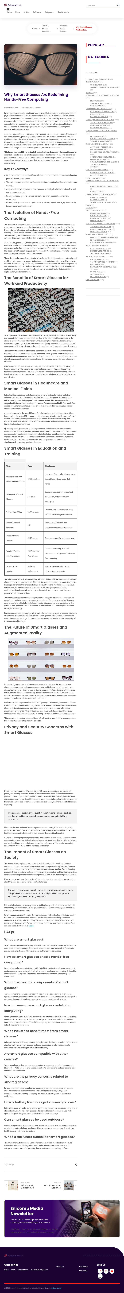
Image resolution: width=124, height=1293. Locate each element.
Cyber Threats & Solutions (102, 112)
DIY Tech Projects (98, 259)
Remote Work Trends (99, 251)
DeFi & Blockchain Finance (102, 173)
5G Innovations (97, 85)
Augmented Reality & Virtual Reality (102, 95)
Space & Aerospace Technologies (100, 224)
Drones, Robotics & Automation (100, 120)
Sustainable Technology (97, 235)
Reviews (89, 208)
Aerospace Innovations (100, 227)
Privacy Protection (99, 117)
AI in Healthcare (97, 197)
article (31, 926)
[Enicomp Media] (13, 5)
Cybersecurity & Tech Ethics (99, 109)
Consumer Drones (98, 125)
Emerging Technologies (97, 144)
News (88, 205)
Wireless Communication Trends (104, 87)
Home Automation (98, 216)
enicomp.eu (56, 1288)
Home (34, 28)
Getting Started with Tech (102, 262)
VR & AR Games (96, 106)
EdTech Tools (96, 136)
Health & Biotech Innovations (99, 194)
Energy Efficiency (98, 240)
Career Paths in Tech (99, 249)
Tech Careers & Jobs (95, 246)
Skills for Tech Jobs (99, 253)
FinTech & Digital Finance (97, 170)
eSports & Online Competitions (104, 186)
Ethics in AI (95, 114)
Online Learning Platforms (102, 139)
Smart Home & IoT (93, 210)
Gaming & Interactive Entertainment (102, 181)
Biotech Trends (97, 200)
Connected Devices (98, 213)
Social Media (96, 272)
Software (94, 274)
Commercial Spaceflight (101, 229)
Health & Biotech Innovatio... (46, 28)
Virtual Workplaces (99, 103)
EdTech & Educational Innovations (101, 131)
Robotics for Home (98, 218)
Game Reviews (96, 191)
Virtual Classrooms (99, 141)
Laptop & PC (95, 264)
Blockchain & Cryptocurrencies (104, 152)
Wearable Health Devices (63, 28)
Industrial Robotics (99, 128)
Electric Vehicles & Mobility (103, 238)
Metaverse (95, 101)
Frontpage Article (94, 178)
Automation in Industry (101, 123)
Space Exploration (98, 232)
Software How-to (98, 277)
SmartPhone (96, 221)
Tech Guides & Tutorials (96, 256)
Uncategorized (92, 280)
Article (89, 93)
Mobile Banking (97, 175)
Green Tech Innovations (101, 243)
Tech (92, 167)
